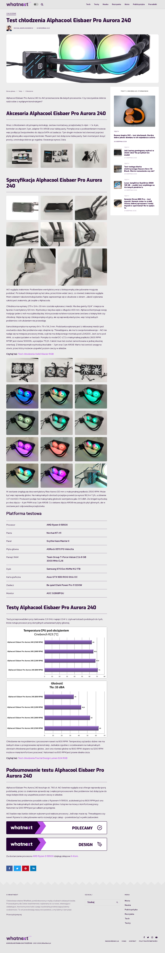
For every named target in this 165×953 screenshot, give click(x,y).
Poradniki (152, 4)
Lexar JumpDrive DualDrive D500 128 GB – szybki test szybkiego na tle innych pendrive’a (139, 185)
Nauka (105, 4)
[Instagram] (152, 937)
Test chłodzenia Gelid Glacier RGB (36, 354)
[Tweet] (17, 868)
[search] (117, 902)
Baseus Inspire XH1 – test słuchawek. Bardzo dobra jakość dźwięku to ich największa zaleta (134, 136)
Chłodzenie (11, 13)
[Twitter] (148, 937)
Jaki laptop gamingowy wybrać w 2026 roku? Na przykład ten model (139, 153)
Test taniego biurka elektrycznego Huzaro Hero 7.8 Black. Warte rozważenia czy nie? (139, 169)
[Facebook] (144, 937)
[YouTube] (156, 937)
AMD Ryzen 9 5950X (43, 856)
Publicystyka (139, 4)
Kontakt (132, 941)
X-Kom (74, 856)
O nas (124, 941)
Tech (88, 4)
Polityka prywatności (148, 941)
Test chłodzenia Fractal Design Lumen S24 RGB (42, 758)
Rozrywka (116, 4)
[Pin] (25, 868)
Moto (127, 4)
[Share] (9, 868)
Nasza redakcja (112, 941)
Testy (96, 4)
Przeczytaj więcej (14, 914)
